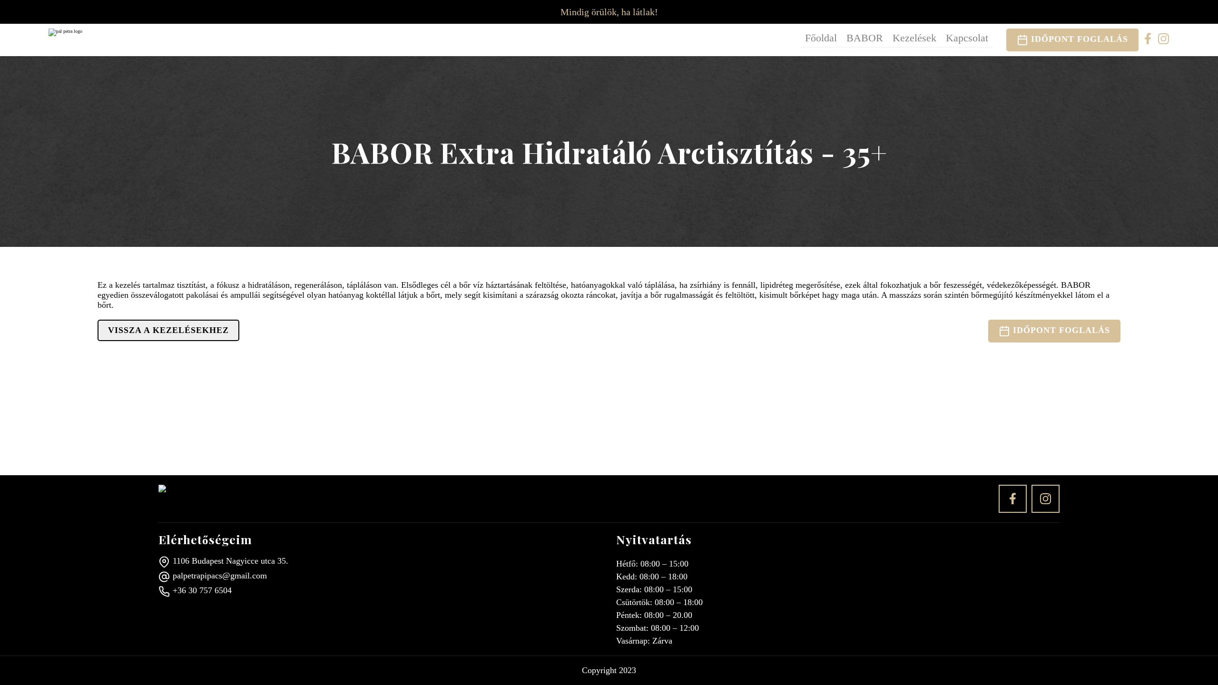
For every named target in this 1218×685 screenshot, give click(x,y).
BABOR (864, 38)
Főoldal (821, 38)
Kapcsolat (967, 38)
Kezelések (914, 38)
